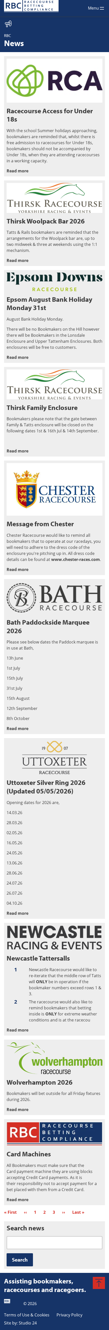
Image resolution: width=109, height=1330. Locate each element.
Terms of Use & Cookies (26, 1315)
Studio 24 (28, 1323)
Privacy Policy (69, 1315)
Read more (17, 171)
